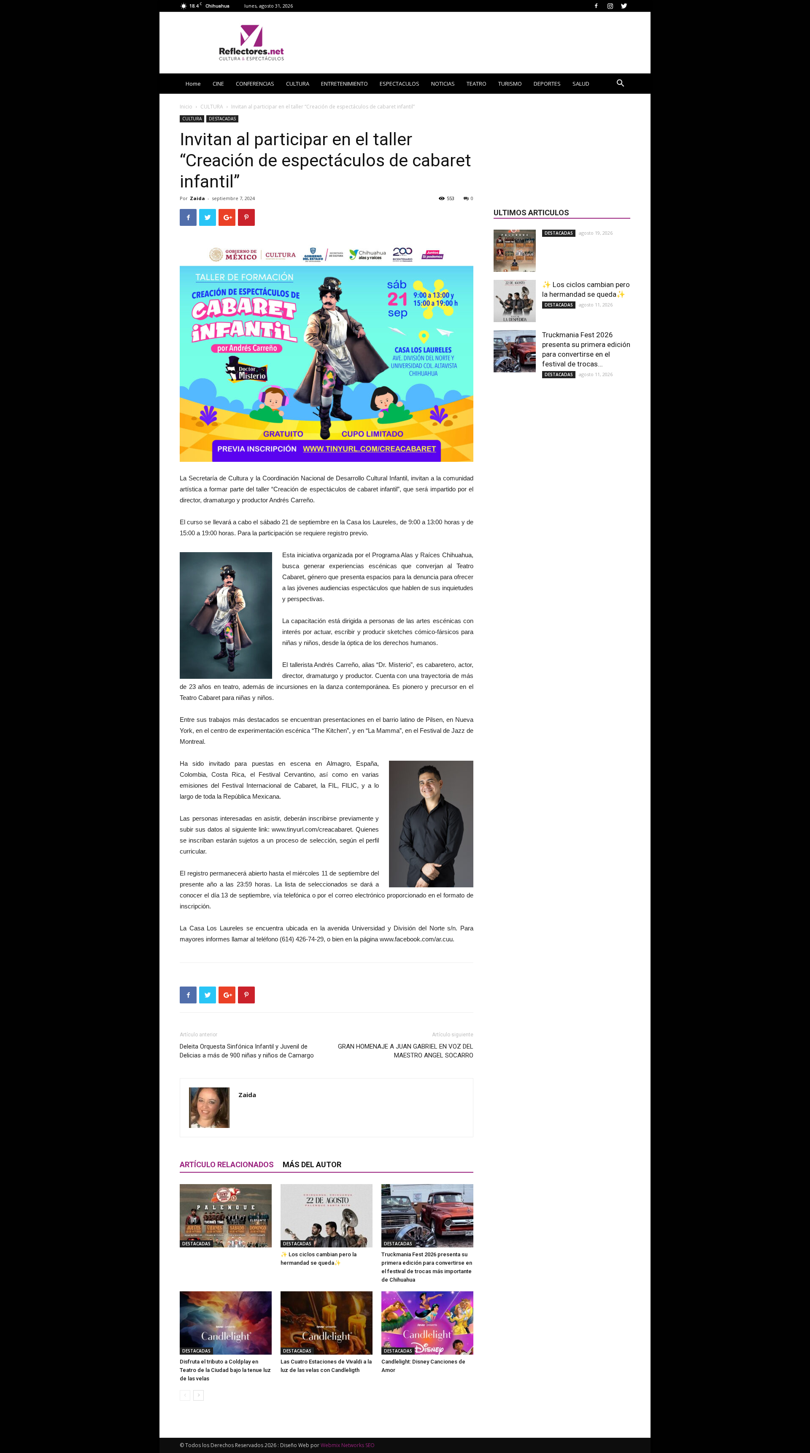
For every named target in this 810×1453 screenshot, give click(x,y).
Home (193, 83)
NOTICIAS (443, 83)
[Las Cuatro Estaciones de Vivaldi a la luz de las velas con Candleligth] (327, 1323)
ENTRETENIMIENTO (344, 83)
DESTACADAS (222, 119)
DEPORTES (547, 83)
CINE (218, 83)
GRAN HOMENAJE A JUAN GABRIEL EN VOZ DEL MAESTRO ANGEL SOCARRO (405, 1051)
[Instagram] (610, 5)
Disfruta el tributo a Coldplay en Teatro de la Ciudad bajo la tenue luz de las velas (225, 1370)
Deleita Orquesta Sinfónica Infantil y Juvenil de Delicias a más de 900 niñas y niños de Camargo (247, 1051)
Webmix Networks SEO (348, 1445)
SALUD (580, 83)
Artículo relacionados (227, 1164)
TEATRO (476, 83)
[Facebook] (596, 5)
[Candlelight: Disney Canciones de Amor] (427, 1323)
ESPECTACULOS (399, 83)
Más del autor (312, 1164)
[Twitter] (624, 5)
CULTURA (297, 83)
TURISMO (510, 83)
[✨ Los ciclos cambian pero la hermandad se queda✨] (327, 1215)
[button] (620, 84)
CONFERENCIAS (255, 83)
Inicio (186, 106)
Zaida (197, 198)
